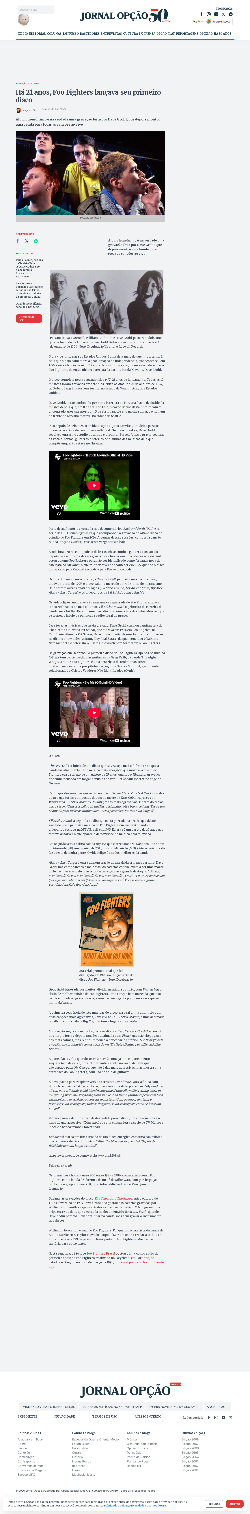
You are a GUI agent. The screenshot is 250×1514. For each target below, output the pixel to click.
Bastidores (90, 33)
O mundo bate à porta (142, 1444)
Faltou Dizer (80, 1444)
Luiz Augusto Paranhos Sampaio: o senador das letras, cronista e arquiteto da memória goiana (29, 290)
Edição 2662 (190, 1466)
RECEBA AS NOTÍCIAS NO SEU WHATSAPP (112, 1407)
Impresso (71, 33)
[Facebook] (201, 14)
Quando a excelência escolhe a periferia (29, 305)
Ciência (22, 1448)
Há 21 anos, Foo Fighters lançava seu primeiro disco (88, 96)
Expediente (27, 1416)
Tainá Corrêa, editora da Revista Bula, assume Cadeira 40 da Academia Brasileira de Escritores (29, 268)
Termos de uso (104, 1416)
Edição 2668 (190, 1439)
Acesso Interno (148, 1416)
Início (23, 33)
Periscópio (134, 1452)
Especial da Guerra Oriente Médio (95, 1439)
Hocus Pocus (81, 1461)
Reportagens (187, 33)
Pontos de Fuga (138, 1461)
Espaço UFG (26, 1474)
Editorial (37, 33)
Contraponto (26, 1461)
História (77, 1457)
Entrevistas (111, 33)
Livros (76, 1470)
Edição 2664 (190, 1457)
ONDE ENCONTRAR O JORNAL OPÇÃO (48, 1407)
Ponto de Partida (138, 1457)
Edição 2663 (190, 1461)
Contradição (26, 1457)
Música (132, 1439)
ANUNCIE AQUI (218, 1407)
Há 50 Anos (222, 33)
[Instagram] (209, 14)
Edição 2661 (190, 1470)
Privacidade (64, 1416)
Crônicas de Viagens (32, 1470)
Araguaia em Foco (30, 1439)
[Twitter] (223, 14)
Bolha (22, 1444)
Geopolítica (80, 1448)
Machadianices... (83, 1474)
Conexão (24, 1452)
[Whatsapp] (231, 14)
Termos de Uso (156, 1505)
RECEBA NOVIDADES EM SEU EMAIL (174, 1407)
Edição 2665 (190, 1452)
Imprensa (147, 33)
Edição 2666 (190, 1448)
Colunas (54, 33)
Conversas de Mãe (31, 1466)
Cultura (130, 33)
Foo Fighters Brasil (101, 1253)
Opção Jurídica (137, 1448)
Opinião (206, 33)
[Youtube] (216, 14)
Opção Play (165, 33)
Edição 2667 (190, 1444)
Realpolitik (134, 1466)
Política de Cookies (116, 1505)
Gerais (76, 1452)
